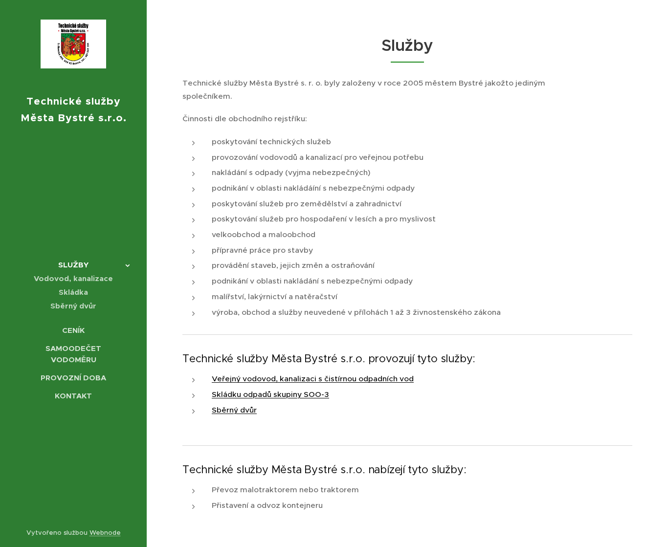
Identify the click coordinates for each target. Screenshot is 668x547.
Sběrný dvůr (234, 410)
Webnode (105, 532)
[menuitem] (73, 264)
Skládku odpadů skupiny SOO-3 (270, 394)
